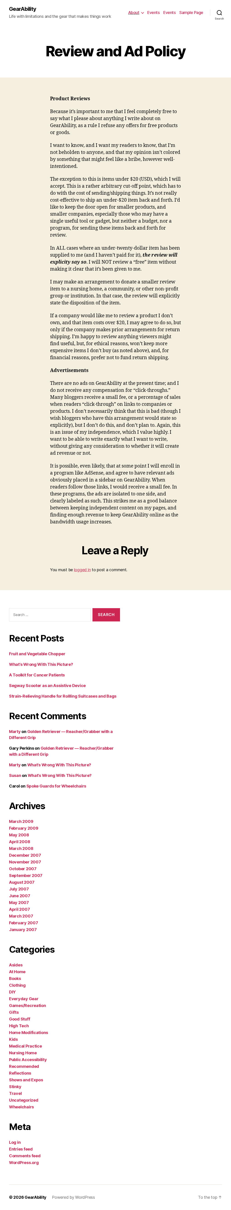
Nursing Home (23, 1052)
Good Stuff (19, 1019)
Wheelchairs (21, 1107)
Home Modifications (28, 1032)
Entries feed (21, 1149)
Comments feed (25, 1155)
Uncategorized (23, 1100)
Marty (15, 731)
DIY (12, 992)
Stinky (15, 1086)
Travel (15, 1093)
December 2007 (25, 855)
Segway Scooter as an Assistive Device (47, 685)
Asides (15, 965)
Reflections (20, 1073)
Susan (15, 775)
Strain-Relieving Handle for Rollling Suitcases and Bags (62, 696)
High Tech (19, 1025)
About (133, 12)
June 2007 (19, 895)
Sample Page (191, 12)
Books (15, 978)
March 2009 (21, 821)
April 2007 (19, 909)
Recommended (24, 1066)
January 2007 (23, 929)
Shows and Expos (26, 1080)
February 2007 (23, 922)
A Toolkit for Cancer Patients (37, 675)
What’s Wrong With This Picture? (41, 664)
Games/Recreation (27, 1005)
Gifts (14, 1012)
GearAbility (22, 9)
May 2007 (19, 902)
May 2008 (19, 835)
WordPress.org (24, 1162)
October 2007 (23, 868)
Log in (15, 1142)
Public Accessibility (28, 1059)
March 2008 (21, 848)
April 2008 (19, 841)
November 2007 (25, 862)
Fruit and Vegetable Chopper (37, 653)
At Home (17, 971)
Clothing (17, 985)
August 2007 (22, 882)
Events (153, 12)
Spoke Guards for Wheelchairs (56, 786)
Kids (13, 1039)
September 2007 (25, 875)
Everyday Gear (24, 998)
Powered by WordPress (73, 1197)
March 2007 (21, 916)
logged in (82, 569)
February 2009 (23, 828)
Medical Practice (25, 1046)
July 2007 (19, 889)
